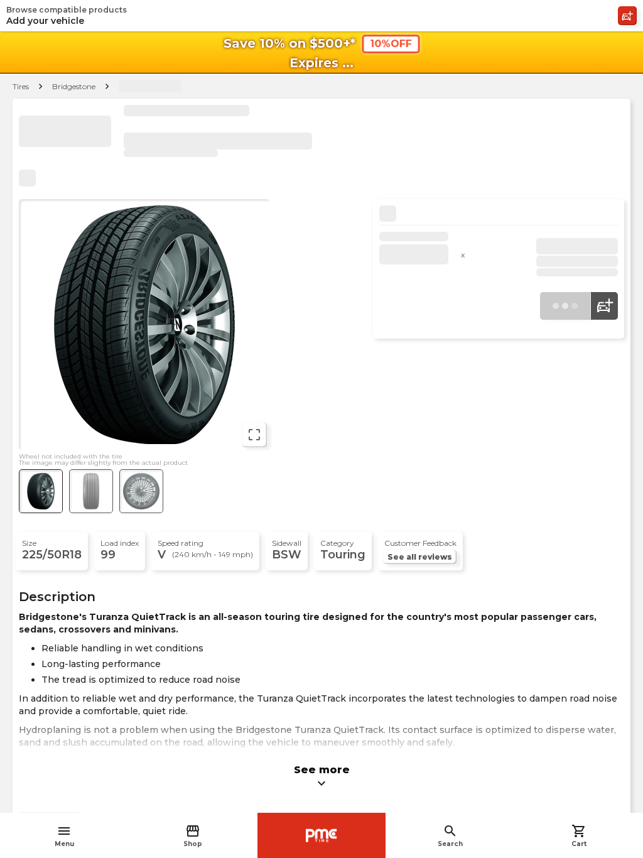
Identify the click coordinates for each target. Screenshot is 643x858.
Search (450, 835)
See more (322, 777)
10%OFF (391, 44)
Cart (578, 835)
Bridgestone (73, 86)
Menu (64, 835)
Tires (21, 86)
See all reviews (419, 557)
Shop (192, 835)
